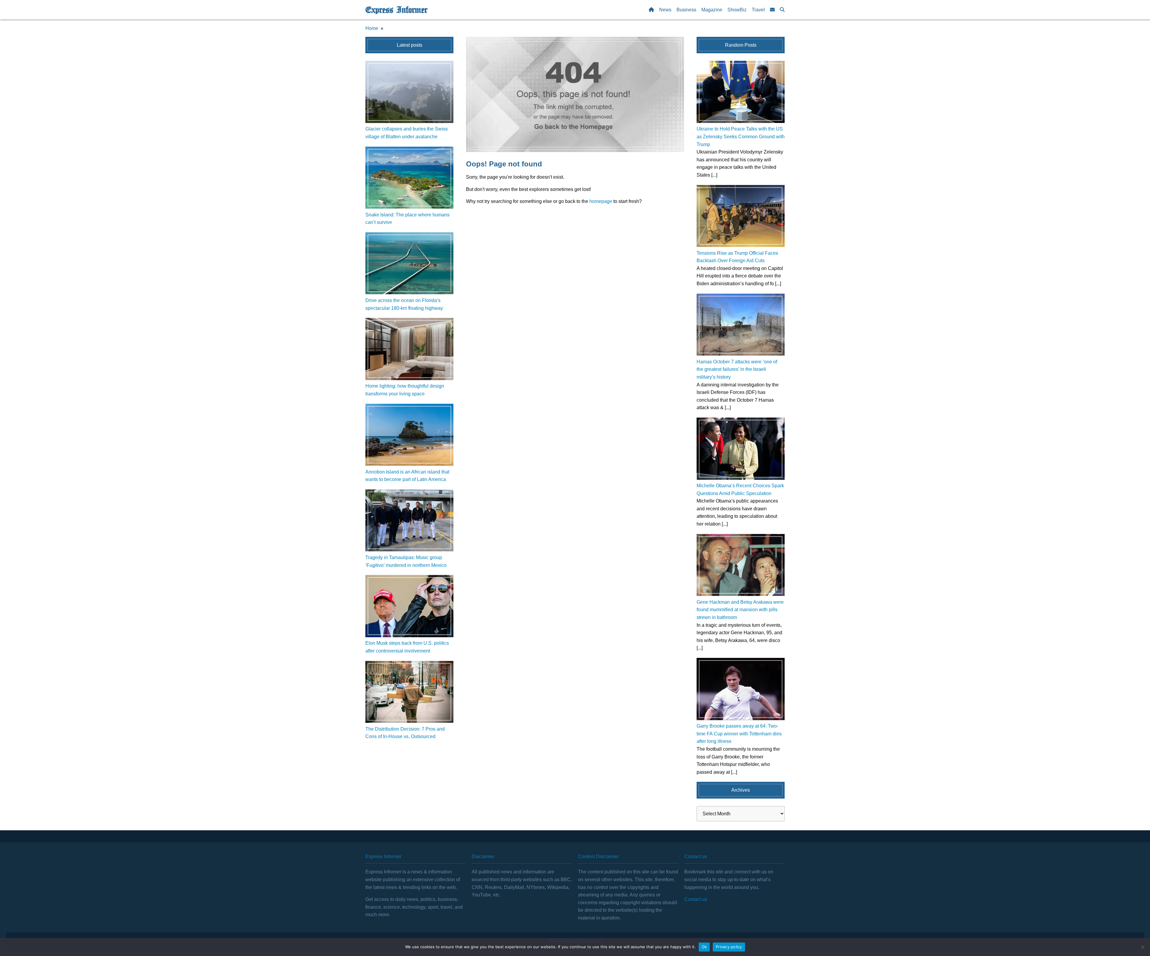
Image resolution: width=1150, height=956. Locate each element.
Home (371, 28)
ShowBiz (737, 9)
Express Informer (396, 10)
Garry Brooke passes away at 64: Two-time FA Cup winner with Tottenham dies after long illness (739, 733)
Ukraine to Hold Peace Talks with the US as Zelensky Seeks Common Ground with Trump (741, 136)
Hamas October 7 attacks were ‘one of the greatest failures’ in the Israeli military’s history (737, 369)
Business (686, 9)
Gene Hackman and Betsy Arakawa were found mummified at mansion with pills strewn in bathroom (740, 610)
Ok (704, 946)
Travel (758, 9)
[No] (1143, 947)
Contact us (695, 899)
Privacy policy (729, 946)
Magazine (711, 9)
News (665, 9)
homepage (600, 201)
